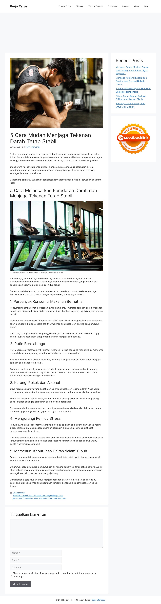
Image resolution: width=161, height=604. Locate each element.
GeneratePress (98, 600)
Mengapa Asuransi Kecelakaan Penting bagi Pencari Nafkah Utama (131, 81)
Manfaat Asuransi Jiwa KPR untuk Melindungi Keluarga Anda (38, 495)
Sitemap (79, 6)
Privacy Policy (65, 6)
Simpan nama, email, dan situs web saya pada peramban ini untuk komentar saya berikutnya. (54, 575)
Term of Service (95, 6)
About (136, 6)
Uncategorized (19, 493)
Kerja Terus (19, 6)
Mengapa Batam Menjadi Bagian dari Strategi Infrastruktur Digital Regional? (132, 70)
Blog (146, 6)
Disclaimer (112, 6)
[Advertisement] (80, 31)
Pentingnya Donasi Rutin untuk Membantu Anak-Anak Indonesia (39, 498)
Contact (125, 6)
